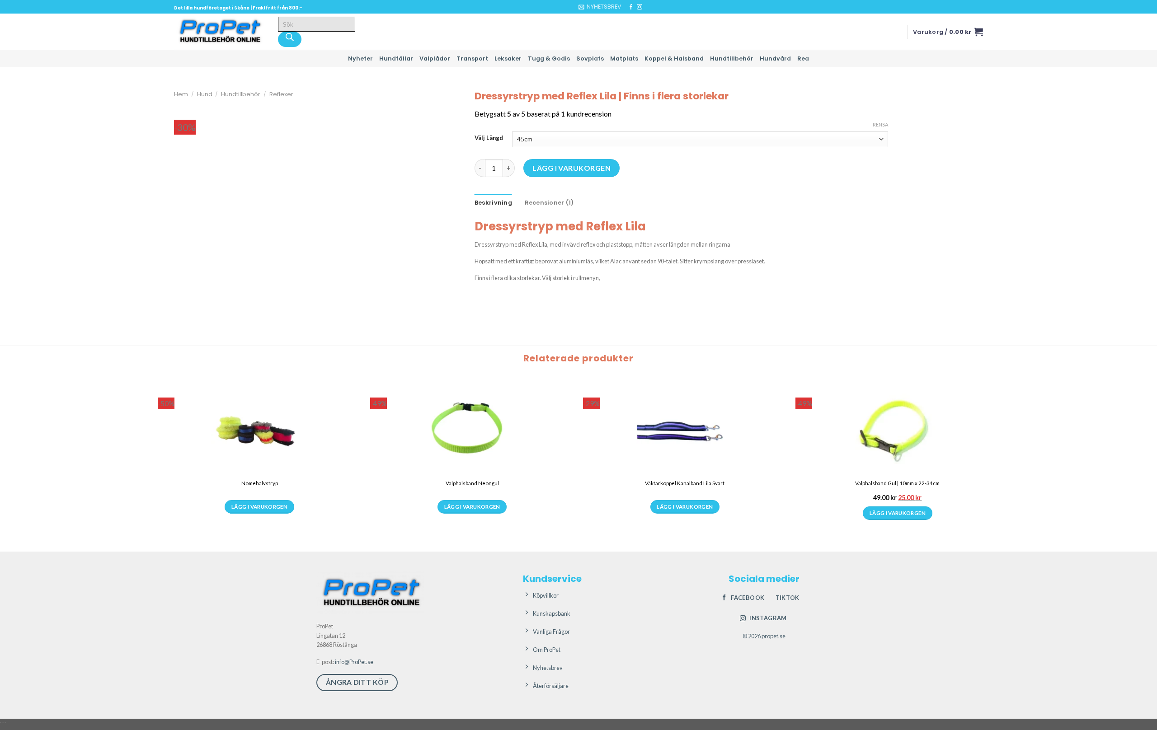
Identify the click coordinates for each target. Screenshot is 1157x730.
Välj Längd (489, 138)
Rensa (880, 124)
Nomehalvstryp (259, 483)
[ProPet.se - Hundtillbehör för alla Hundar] (219, 32)
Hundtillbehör (731, 58)
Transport (472, 58)
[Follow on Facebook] (631, 7)
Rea (803, 58)
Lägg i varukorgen (571, 168)
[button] (599, 7)
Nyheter (360, 58)
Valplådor (434, 58)
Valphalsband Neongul (472, 483)
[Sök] (289, 39)
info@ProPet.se (354, 661)
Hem (181, 94)
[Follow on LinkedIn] (656, 7)
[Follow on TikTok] (648, 7)
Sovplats (590, 58)
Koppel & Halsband (674, 58)
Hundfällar (396, 58)
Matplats (624, 58)
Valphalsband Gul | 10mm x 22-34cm (897, 483)
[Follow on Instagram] (639, 7)
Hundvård (775, 58)
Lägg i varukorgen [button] (898, 513)
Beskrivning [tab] (493, 202)
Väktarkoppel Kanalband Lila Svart (684, 483)
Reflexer (281, 94)
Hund (204, 94)
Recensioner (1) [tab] (549, 202)
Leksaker (508, 58)
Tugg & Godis (549, 58)
